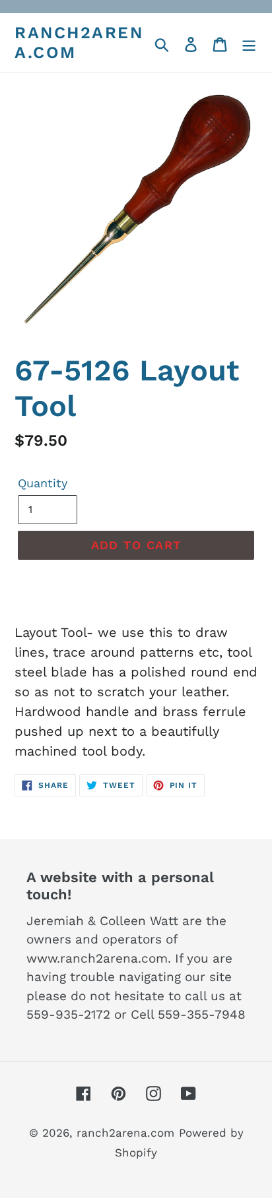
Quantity (42, 483)
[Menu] (248, 42)
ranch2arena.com (79, 42)
